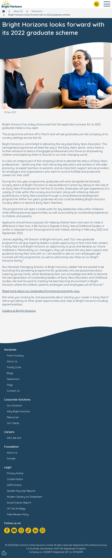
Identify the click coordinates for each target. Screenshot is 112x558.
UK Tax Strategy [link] (16, 508)
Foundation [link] (11, 446)
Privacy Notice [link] (15, 473)
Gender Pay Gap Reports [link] (21, 490)
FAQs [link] (10, 384)
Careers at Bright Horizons (19, 310)
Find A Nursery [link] (15, 355)
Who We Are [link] (14, 437)
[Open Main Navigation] (107, 4)
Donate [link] (11, 458)
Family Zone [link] (14, 367)
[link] (12, 4)
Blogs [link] (10, 373)
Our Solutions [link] (14, 405)
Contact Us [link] (13, 390)
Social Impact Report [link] (19, 502)
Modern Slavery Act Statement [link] (24, 496)
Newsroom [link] (37, 11)
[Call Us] (96, 4)
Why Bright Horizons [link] (18, 411)
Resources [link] (13, 417)
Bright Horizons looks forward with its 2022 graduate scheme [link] (39, 14)
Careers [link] (9, 432)
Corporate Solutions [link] (17, 399)
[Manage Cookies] (4, 553)
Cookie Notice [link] (15, 479)
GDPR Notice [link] (14, 485)
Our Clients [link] (13, 423)
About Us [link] (18, 11)
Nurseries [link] (10, 349)
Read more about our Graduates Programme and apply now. (41, 291)
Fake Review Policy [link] (18, 514)
